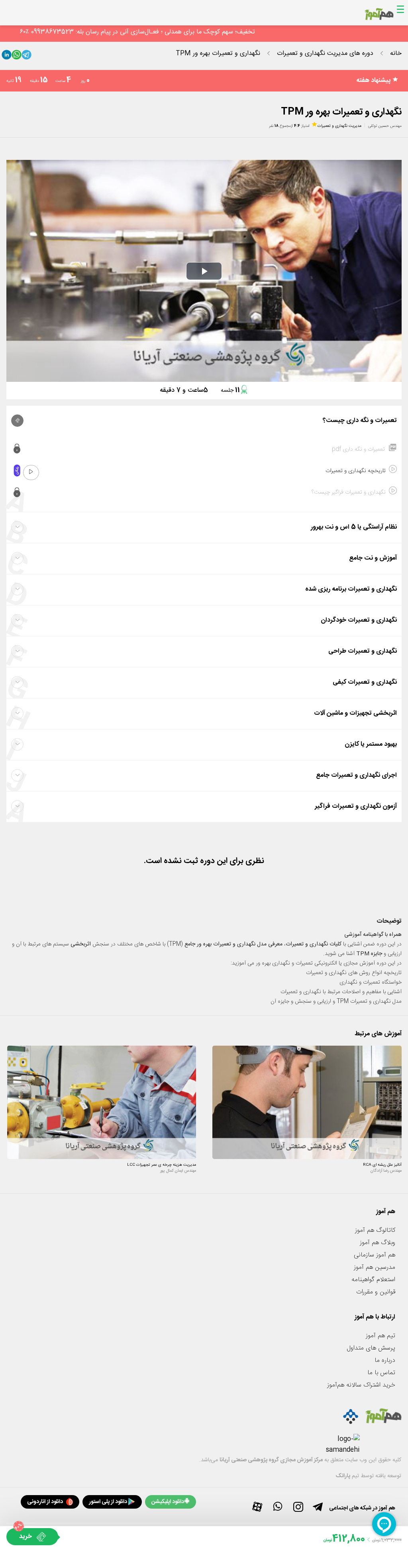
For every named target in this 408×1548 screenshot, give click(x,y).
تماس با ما (381, 1372)
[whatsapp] (17, 56)
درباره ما (385, 1360)
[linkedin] (7, 56)
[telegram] (26, 56)
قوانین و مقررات (375, 1292)
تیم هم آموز (380, 1335)
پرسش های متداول (371, 1348)
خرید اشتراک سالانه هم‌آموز (361, 1385)
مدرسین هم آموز (374, 1267)
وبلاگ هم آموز (377, 1242)
